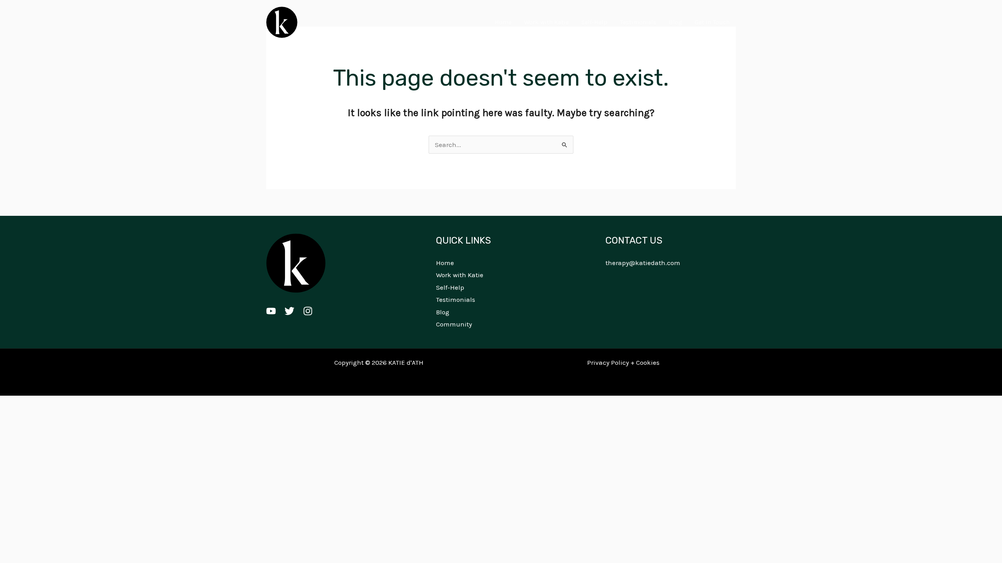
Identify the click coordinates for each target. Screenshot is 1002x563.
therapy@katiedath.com (643, 263)
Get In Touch (712, 22)
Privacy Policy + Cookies (623, 362)
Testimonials (638, 22)
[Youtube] (271, 311)
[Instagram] (308, 311)
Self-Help (594, 22)
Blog (675, 22)
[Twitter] (289, 311)
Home (503, 22)
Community (454, 324)
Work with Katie (546, 22)
